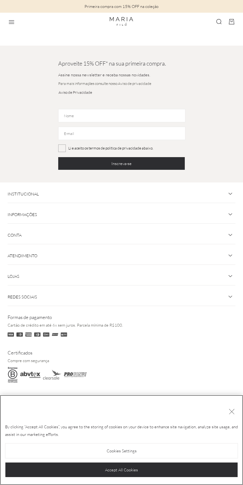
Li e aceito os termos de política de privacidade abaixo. (110, 148)
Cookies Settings (122, 450)
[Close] (231, 412)
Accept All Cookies (121, 469)
